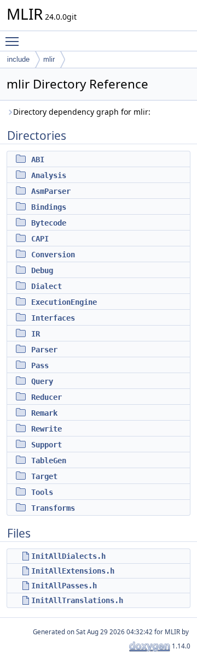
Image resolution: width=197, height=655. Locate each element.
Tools (42, 492)
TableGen (48, 460)
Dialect (46, 286)
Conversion (53, 254)
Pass (40, 365)
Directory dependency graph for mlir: (81, 112)
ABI (37, 159)
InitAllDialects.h (68, 556)
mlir (49, 59)
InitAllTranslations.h (77, 600)
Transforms (53, 508)
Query (42, 381)
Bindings (48, 207)
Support (46, 444)
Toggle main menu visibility (14, 41)
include (18, 59)
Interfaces (53, 318)
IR (35, 333)
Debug (42, 270)
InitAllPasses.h (64, 585)
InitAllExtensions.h (72, 571)
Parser (44, 349)
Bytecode (48, 223)
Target (44, 476)
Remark (44, 413)
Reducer (46, 397)
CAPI (40, 238)
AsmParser (51, 191)
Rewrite (46, 428)
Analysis (48, 175)
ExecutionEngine (64, 302)
